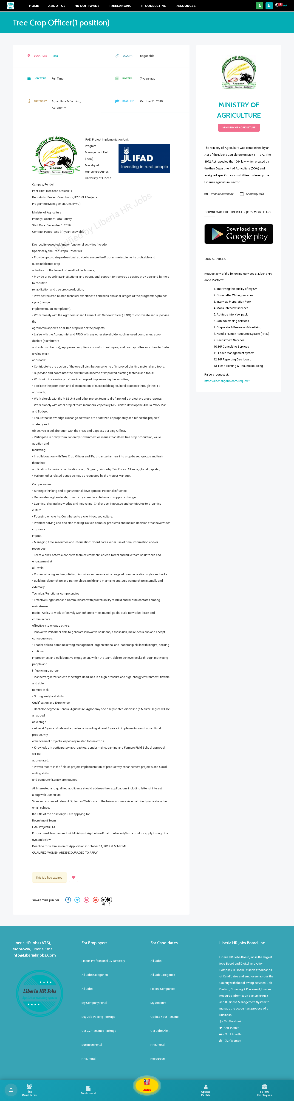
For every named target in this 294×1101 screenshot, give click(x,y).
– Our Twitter (230, 1027)
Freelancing (120, 6)
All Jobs (87, 988)
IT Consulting (153, 6)
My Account (158, 1002)
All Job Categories (162, 975)
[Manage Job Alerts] (11, 1090)
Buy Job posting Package (98, 1016)
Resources (185, 6)
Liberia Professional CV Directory (103, 961)
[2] (277, 6)
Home (34, 6)
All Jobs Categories (95, 975)
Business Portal (92, 1044)
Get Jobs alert (160, 1030)
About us (56, 6)
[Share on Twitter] (77, 900)
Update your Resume (164, 1016)
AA (285, 5)
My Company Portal (94, 1002)
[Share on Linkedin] (87, 900)
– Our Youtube (231, 1040)
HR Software (87, 6)
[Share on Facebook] (68, 900)
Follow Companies (162, 988)
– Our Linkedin (232, 1034)
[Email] (96, 900)
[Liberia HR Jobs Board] (10, 5)
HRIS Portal (89, 1058)
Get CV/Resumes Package (99, 1030)
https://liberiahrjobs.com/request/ (227, 381)
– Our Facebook (231, 1021)
